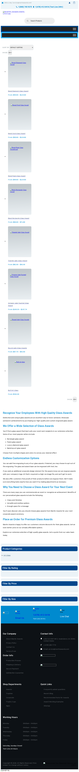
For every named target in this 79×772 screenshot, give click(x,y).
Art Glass (6, 555)
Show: (5, 53)
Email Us (19, 618)
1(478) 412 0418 (41, 615)
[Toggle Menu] (74, 29)
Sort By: (6, 48)
